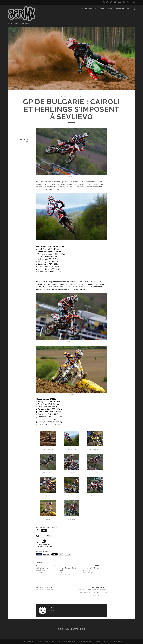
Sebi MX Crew (106, 9)
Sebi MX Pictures (71, 629)
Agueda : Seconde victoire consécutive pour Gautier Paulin (68, 568)
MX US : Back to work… (45, 590)
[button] (48, 441)
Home (84, 9)
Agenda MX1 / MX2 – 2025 (125, 9)
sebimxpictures (52, 612)
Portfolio (94, 9)
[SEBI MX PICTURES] (21, 20)
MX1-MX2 (79, 97)
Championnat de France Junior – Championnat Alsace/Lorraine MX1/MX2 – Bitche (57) (93, 592)
